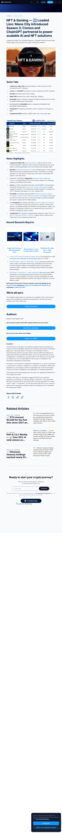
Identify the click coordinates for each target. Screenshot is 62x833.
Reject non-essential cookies (46, 827)
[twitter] (13, 397)
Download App (32, 501)
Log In (43, 2)
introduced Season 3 (31, 163)
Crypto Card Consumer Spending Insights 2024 (24, 256)
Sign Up (50, 2)
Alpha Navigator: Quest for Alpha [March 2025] (24, 261)
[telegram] (17, 397)
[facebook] (8, 397)
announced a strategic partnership (36, 187)
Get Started (44, 488)
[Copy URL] (22, 397)
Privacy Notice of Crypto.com (43, 493)
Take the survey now (31, 306)
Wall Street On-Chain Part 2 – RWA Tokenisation (24, 272)
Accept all (46, 823)
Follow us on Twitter (31, 338)
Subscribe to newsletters (31, 328)
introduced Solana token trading (26, 169)
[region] (46, 822)
